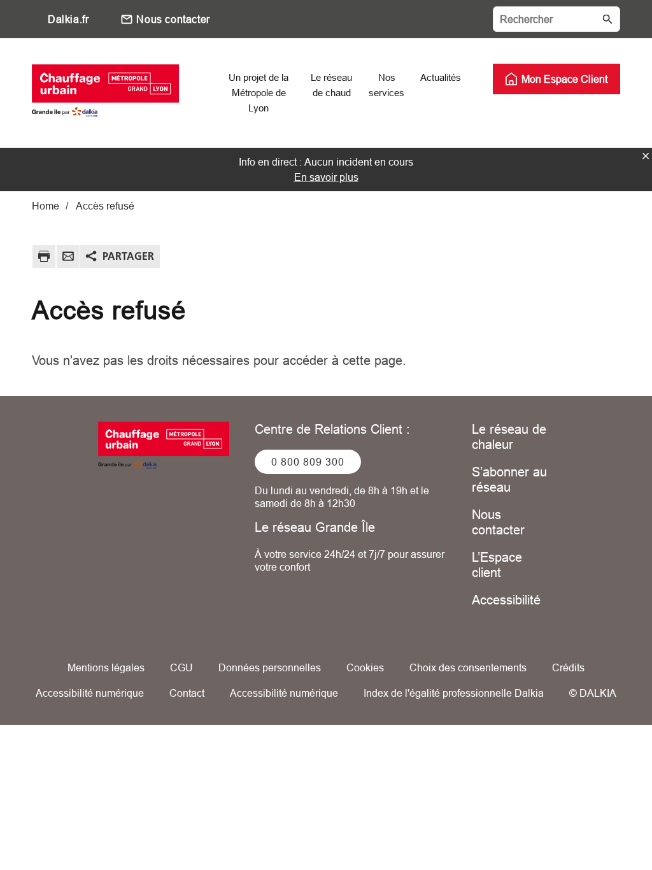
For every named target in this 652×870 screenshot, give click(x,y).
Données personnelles (269, 667)
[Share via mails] (68, 258)
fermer (645, 156)
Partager (128, 256)
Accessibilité (506, 599)
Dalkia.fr (68, 19)
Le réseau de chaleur (509, 437)
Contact (186, 693)
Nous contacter (172, 19)
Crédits (568, 667)
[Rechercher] (556, 19)
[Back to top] (599, 824)
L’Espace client (497, 565)
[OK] (607, 19)
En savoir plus (326, 177)
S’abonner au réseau (509, 479)
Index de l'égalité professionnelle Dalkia (454, 693)
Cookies (365, 667)
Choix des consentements (468, 667)
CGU (181, 667)
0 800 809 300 (307, 461)
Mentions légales (106, 667)
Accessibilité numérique (90, 693)
